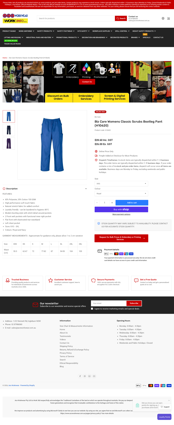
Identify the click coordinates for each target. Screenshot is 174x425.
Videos (63, 339)
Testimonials (65, 336)
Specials (146, 36)
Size (96, 179)
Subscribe (134, 303)
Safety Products (44, 31)
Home (5, 58)
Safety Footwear (64, 31)
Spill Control (121, 31)
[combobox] (82, 18)
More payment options (121, 214)
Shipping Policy (66, 346)
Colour (97, 189)
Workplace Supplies (101, 31)
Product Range (9, 31)
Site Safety (82, 31)
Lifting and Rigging (12, 37)
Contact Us (158, 37)
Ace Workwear (14, 385)
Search (63, 360)
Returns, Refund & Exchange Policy (74, 350)
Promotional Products (66, 37)
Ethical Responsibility (69, 363)
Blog (62, 366)
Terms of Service (67, 356)
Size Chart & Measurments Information (76, 326)
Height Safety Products (142, 31)
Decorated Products (119, 37)
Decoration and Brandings (93, 37)
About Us (64, 333)
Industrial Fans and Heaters (38, 37)
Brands (134, 37)
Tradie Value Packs (12, 43)
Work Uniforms (25, 31)
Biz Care (98, 117)
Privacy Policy (66, 353)
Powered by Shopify (27, 385)
